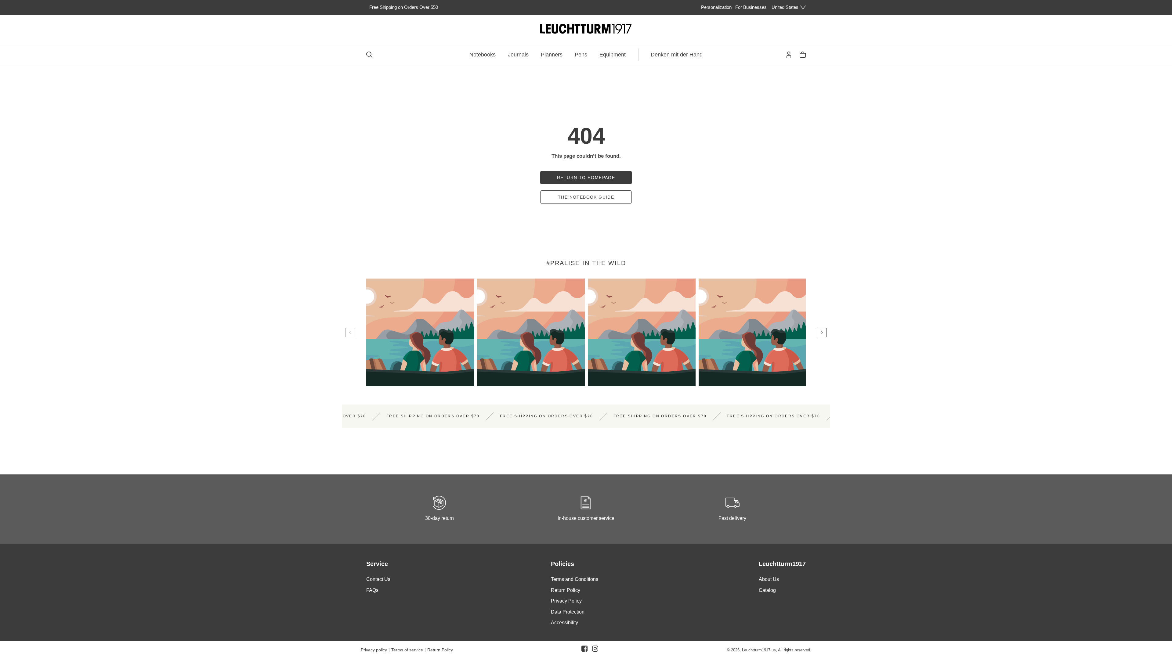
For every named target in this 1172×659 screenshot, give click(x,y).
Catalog (767, 590)
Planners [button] (551, 55)
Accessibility (564, 622)
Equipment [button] (612, 55)
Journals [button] (518, 55)
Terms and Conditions (574, 579)
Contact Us (378, 579)
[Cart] (803, 55)
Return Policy (565, 590)
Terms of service (407, 649)
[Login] (789, 55)
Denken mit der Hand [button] (677, 55)
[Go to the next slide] (822, 332)
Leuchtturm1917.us (759, 650)
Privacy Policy (566, 600)
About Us (769, 579)
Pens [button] (581, 55)
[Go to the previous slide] (349, 332)
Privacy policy (374, 649)
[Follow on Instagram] (595, 650)
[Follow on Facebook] (584, 650)
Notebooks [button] (482, 55)
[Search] (369, 55)
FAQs (372, 590)
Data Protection (567, 611)
